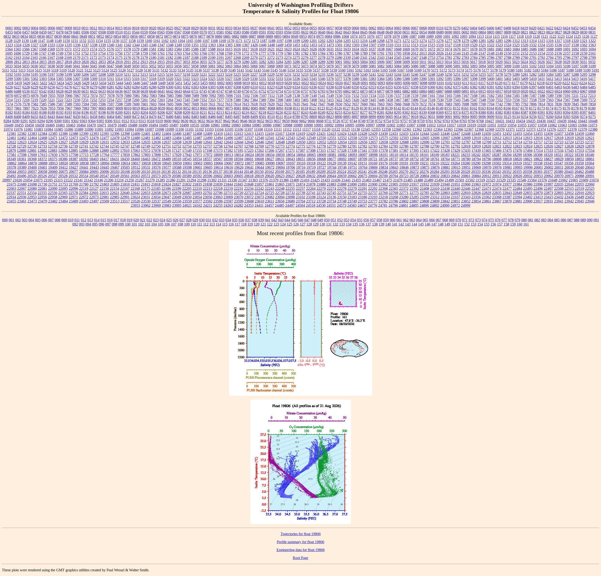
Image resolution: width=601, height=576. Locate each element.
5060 (203, 66)
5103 (541, 66)
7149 (330, 96)
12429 (373, 134)
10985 (256, 125)
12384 (42, 134)
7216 (26, 100)
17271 (290, 151)
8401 (592, 112)
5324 (203, 79)
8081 (237, 108)
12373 (531, 129)
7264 (169, 100)
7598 (119, 104)
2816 (51, 62)
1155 (107, 41)
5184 (544, 70)
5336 (296, 79)
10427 (489, 121)
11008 (421, 125)
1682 (499, 49)
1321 (583, 41)
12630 (94, 142)
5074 (313, 66)
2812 (17, 62)
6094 (389, 83)
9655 (269, 121)
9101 (499, 117)
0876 (193, 36)
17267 (280, 151)
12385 (53, 134)
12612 (496, 138)
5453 (195, 83)
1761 (161, 53)
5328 (237, 79)
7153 (364, 96)
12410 (218, 134)
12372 (520, 129)
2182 (169, 58)
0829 (575, 32)
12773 (280, 146)
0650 (397, 32)
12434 (414, 134)
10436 (541, 121)
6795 (338, 91)
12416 (269, 134)
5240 (364, 74)
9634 (210, 121)
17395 (414, 151)
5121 (80, 70)
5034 (17, 66)
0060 (355, 28)
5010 (414, 62)
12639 (187, 142)
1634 (355, 49)
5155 (299, 70)
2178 (135, 58)
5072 (296, 66)
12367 (469, 129)
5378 (347, 79)
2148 (490, 53)
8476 (153, 117)
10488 (132, 125)
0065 (397, 28)
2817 (60, 62)
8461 (102, 117)
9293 (32, 121)
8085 (254, 108)
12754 (187, 146)
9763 (446, 121)
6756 (296, 91)
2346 (406, 58)
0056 (321, 28)
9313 (134, 121)
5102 (533, 66)
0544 (135, 32)
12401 (145, 134)
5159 (333, 70)
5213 (144, 74)
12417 (280, 134)
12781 (352, 146)
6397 (533, 87)
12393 (94, 134)
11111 (278, 129)
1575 (102, 49)
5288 (575, 74)
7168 (474, 96)
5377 (338, 79)
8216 (245, 112)
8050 (178, 108)
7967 (68, 108)
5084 (397, 66)
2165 (34, 58)
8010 (127, 108)
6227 (17, 87)
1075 (362, 36)
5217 (178, 74)
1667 (389, 49)
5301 (26, 79)
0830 (583, 32)
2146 (474, 53)
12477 (104, 138)
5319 (161, 79)
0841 (75, 36)
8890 (338, 117)
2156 (558, 53)
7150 (338, 96)
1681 (490, 49)
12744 (104, 146)
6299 (161, 87)
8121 (313, 108)
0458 (34, 32)
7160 (423, 96)
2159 (583, 53)
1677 (465, 49)
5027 (549, 62)
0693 (474, 32)
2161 (592, 53)
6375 (457, 87)
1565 (17, 49)
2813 (26, 62)
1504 (364, 45)
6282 (119, 87)
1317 (558, 41)
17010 (125, 151)
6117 (482, 83)
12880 (21, 151)
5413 (558, 79)
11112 (287, 129)
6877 (381, 91)
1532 (533, 45)
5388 (406, 79)
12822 (507, 146)
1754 (102, 53)
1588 (212, 49)
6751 (254, 91)
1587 (203, 49)
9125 (507, 117)
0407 (499, 28)
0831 (592, 32)
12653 (331, 142)
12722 (548, 142)
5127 (130, 70)
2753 (431, 58)
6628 (60, 91)
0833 (15, 36)
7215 (17, 100)
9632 (201, 121)
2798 (583, 58)
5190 (587, 70)
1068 (345, 36)
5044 (85, 66)
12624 (32, 142)
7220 (42, 100)
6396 (524, 87)
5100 (516, 66)
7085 (170, 96)
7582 (34, 104)
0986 (337, 36)
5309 (93, 79)
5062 (220, 66)
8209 (186, 112)
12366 (458, 129)
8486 (212, 117)
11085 (58, 129)
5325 (212, 79)
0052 (288, 28)
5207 (93, 74)
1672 (431, 49)
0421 (541, 28)
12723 (558, 142)
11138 (355, 129)
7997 (94, 108)
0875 (185, 36)
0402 (465, 28)
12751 (166, 146)
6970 (9, 96)
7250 (76, 100)
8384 (516, 112)
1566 (26, 49)
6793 (321, 91)
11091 (99, 129)
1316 (550, 41)
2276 (304, 58)
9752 (378, 121)
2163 (17, 58)
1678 (474, 49)
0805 (490, 32)
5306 (68, 79)
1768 (220, 53)
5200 (77, 74)
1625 (304, 49)
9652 (260, 121)
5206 (85, 74)
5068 (271, 66)
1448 (271, 45)
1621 (271, 49)
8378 (474, 112)
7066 (68, 96)
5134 (181, 70)
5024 (524, 62)
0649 (389, 32)
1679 (482, 49)
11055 (522, 125)
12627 (63, 142)
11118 (316, 129)
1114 (488, 36)
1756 (119, 53)
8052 (187, 108)
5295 (583, 74)
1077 (379, 36)
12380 (592, 129)
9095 (474, 117)
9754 (387, 121)
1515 (431, 45)
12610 (476, 138)
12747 (125, 146)
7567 (566, 100)
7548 (482, 100)
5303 (43, 79)
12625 (42, 142)
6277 (77, 87)
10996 (360, 125)
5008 (397, 62)
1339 (102, 45)
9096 (482, 117)
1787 (347, 53)
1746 (34, 53)
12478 (114, 138)
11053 (501, 125)
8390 (533, 112)
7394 (271, 100)
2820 (85, 62)
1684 (516, 49)
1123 (561, 36)
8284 (389, 112)
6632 (93, 91)
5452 (187, 83)
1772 (245, 53)
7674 (431, 104)
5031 (583, 62)
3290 (330, 62)
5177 (485, 70)
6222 (566, 83)
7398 (279, 100)
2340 (355, 58)
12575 (383, 138)
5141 (240, 70)
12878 (589, 146)
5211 (127, 74)
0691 (457, 32)
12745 (114, 146)
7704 (490, 104)
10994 (339, 125)
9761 (429, 121)
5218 (186, 74)
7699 (474, 104)
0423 (558, 28)
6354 (381, 87)
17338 (352, 151)
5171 (435, 70)
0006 (51, 28)
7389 (262, 100)
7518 (431, 100)
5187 (561, 70)
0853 (108, 36)
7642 (313, 104)
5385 (389, 79)
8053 (195, 108)
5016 (465, 62)
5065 (245, 66)
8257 (355, 112)
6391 (490, 87)
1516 (440, 45)
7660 (364, 104)
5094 (482, 66)
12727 (589, 142)
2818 (68, 62)
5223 (220, 74)
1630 (321, 49)
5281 (524, 74)
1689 (558, 49)
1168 (214, 41)
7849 (583, 104)
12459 (579, 134)
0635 (313, 32)
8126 (338, 108)
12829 (579, 146)
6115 (474, 83)
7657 (355, 104)
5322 (186, 79)
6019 (280, 83)
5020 (499, 62)
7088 (187, 96)
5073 (304, 66)
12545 (300, 138)
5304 (51, 79)
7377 (220, 100)
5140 (232, 70)
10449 (8, 125)
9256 (533, 117)
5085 (406, 66)
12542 (280, 138)
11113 (297, 129)
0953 (303, 36)
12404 (166, 134)
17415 (424, 151)
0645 (364, 32)
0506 (85, 32)
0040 (262, 28)
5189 (578, 70)
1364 (220, 45)
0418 (516, 28)
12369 (489, 129)
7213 (592, 96)
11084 (48, 129)
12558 (352, 138)
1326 (26, 45)
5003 (355, 62)
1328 (43, 45)
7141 (321, 96)
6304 (203, 87)
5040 (68, 66)
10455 (19, 125)
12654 (342, 142)
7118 (279, 96)
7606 (178, 104)
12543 (290, 138)
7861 (18, 108)
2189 (203, 58)
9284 (7, 121)
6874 (372, 91)
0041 (271, 28)
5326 (220, 79)
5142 (249, 70)
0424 (566, 28)
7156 (389, 96)
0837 (49, 36)
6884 (423, 91)
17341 (362, 151)
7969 (77, 108)
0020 (152, 28)
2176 (127, 58)
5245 (406, 74)
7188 (541, 96)
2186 (178, 58)
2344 (389, 58)
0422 (549, 28)
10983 (236, 125)
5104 (550, 66)
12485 (187, 138)
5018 (482, 62)
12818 (465, 146)
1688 (550, 49)
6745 (203, 91)
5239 (355, 74)
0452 (575, 28)
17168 (207, 151)
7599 (127, 104)
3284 (279, 62)
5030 (575, 62)
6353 (372, 87)
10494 (153, 125)
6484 (583, 87)
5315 (127, 79)
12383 (32, 134)
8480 (169, 117)
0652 (414, 32)
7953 (51, 108)
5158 (325, 70)
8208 (178, 112)
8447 (68, 117)
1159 (140, 41)
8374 (457, 112)
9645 (235, 121)
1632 (338, 49)
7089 (195, 96)
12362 (417, 129)
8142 (397, 108)
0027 (178, 28)
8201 (127, 112)
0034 (237, 28)
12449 (476, 134)
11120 (325, 129)
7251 (85, 100)
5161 (350, 70)
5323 (195, 79)
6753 (271, 91)
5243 (389, 74)
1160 (148, 41)
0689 (440, 32)
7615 (245, 104)
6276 (68, 87)
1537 (566, 45)
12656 (362, 142)
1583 (169, 49)
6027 (347, 83)
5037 (42, 66)
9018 (414, 117)
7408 (313, 100)
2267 (228, 58)
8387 (524, 112)
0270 (448, 28)
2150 (507, 53)
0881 (227, 36)
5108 (583, 66)
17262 (259, 151)
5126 (122, 70)
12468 (42, 138)
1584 (178, 49)
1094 (472, 36)
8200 (119, 112)
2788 (507, 58)
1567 (34, 49)
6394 (516, 87)
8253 (338, 112)
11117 (306, 129)
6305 (212, 87)
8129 (355, 108)
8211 (203, 112)
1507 (372, 45)
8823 (330, 117)
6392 (499, 87)
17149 (187, 151)
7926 (43, 108)
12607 (445, 138)
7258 (127, 100)
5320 (169, 79)
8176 (566, 108)
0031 (212, 28)
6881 (397, 91)
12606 (435, 138)
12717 (538, 142)
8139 (389, 108)
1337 (85, 45)
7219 (34, 100)
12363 (427, 129)
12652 (321, 142)
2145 (465, 53)
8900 (381, 117)
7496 (414, 100)
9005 (389, 117)
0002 (17, 28)
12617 (548, 138)
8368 (431, 112)
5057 (186, 66)
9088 (440, 117)
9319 (159, 121)
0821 (524, 32)
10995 (349, 125)
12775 (300, 146)
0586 (245, 32)
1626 (313, 49)
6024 (322, 83)
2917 (178, 62)
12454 (527, 134)
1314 (533, 41)
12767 (238, 146)
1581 (152, 49)
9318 (150, 121)
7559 (541, 100)
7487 (406, 100)
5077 (338, 66)
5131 (156, 70)
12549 (311, 138)
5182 (528, 70)
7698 (465, 104)
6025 (330, 83)
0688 (431, 32)
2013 (423, 53)
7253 (102, 100)
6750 (245, 91)
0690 (448, 32)
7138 (296, 96)
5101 (524, 66)
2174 (110, 58)
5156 (308, 70)
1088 (421, 36)
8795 (304, 117)
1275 (431, 41)
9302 (75, 121)
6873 (364, 91)
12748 (135, 146)
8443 (51, 117)
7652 (347, 104)
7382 (245, 100)
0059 (347, 28)
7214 (9, 100)
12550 (321, 138)
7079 (119, 96)
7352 (203, 100)
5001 (338, 62)
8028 (153, 108)
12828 (569, 146)
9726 (336, 121)
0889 (269, 36)
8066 (212, 108)
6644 (186, 91)
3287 (304, 62)
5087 (423, 66)
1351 (195, 45)
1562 (583, 45)
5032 (592, 62)
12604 (414, 138)
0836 (41, 36)
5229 (271, 74)
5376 (330, 79)
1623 (288, 49)
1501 (339, 45)
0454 (592, 28)
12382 (22, 134)
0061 (364, 28)
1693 (583, 49)
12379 (582, 129)
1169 (222, 41)
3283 (271, 62)
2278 (321, 58)
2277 (313, 58)
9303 (83, 121)
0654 (423, 32)
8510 (271, 117)
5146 (282, 70)
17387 (403, 151)
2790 (524, 58)
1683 (507, 49)
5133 (173, 70)
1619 (262, 49)
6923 (550, 91)
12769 (259, 146)
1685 (524, 49)
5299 (9, 79)
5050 (135, 66)
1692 (575, 49)
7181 (482, 96)
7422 (338, 100)
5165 (384, 70)
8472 (136, 117)
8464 (110, 117)
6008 (238, 83)
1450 (288, 45)
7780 (507, 104)
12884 (63, 151)
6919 (516, 91)
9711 (328, 121)
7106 (254, 96)
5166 (392, 70)
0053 (296, 28)
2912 (135, 62)
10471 (101, 125)
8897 (355, 117)
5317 (144, 79)
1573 (85, 49)
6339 (338, 87)
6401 (550, 87)
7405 (304, 100)
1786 (338, 53)
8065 (204, 108)
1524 (507, 45)
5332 (271, 79)
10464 (81, 125)
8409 (26, 117)
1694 (592, 49)
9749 (362, 121)
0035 (245, 28)
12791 (445, 146)
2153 (533, 53)
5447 (145, 83)
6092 (373, 83)
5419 (18, 83)
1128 (8, 41)
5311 (110, 79)
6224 (583, 83)
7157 (397, 96)
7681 (440, 104)
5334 (288, 79)
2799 (592, 58)
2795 (558, 58)
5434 (102, 83)
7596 (102, 104)
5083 (389, 66)
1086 (404, 36)
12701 (445, 142)
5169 (418, 70)
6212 (532, 83)
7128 (288, 96)
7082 (144, 96)
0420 (532, 28)
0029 (195, 28)
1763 (178, 53)
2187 (186, 58)
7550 (490, 100)
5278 (499, 74)
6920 (524, 91)
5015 (456, 62)
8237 (296, 112)
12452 (507, 134)
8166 (507, 108)
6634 (110, 91)
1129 (17, 41)
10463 (70, 125)
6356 (397, 87)
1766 (203, 53)
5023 (516, 62)
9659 (286, 121)
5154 (291, 70)
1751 (76, 53)
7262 (152, 100)
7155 (381, 96)
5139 (223, 70)
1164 (181, 41)
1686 (533, 49)
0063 (381, 28)
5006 (381, 62)
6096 (406, 83)
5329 (245, 79)
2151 (516, 53)
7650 (338, 104)
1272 (406, 41)
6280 (102, 87)
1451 (296, 45)
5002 (347, 62)
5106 (566, 66)
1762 (169, 53)
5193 (17, 74)
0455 (9, 32)
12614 (517, 138)
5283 (541, 74)
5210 (119, 74)
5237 (338, 74)
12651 (311, 142)
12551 (331, 138)
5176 (477, 70)
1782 (304, 53)
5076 (330, 66)
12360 (396, 129)
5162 (358, 70)
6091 (364, 83)
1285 (499, 41)
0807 (499, 32)
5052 (152, 66)
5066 (254, 66)
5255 (482, 74)
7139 (304, 96)
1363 (212, 45)
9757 (404, 121)
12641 (207, 142)
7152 (355, 96)
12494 (218, 138)
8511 (279, 117)
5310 (102, 79)
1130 (25, 41)
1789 (364, 53)
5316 (135, 79)
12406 (176, 134)
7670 (414, 104)
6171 (507, 83)
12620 (579, 138)
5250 (448, 74)
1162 (165, 41)
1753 (93, 53)
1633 (347, 49)
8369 (440, 112)
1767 (212, 53)
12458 (569, 134)
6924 (558, 91)
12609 (466, 138)
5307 (77, 79)
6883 (414, 91)
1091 (447, 36)
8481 (178, 117)
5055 (169, 66)
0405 (482, 28)
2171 (85, 58)
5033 (9, 66)
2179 (144, 58)
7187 (533, 96)
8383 (507, 112)
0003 (26, 28)
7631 (288, 104)
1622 (279, 49)
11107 (248, 129)
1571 (68, 49)
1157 (123, 41)
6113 (465, 83)
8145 (423, 108)
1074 (354, 36)
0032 (220, 28)
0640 (321, 32)
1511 (397, 45)
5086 (414, 66)
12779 (331, 146)
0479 (68, 32)
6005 (229, 83)
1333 (51, 45)
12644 (238, 142)
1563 (592, 45)
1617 (245, 49)
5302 (34, 79)
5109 (592, 66)
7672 (423, 104)
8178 (575, 108)
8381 (490, 112)
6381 (465, 87)
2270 (254, 58)
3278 (228, 62)
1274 (423, 41)
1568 (42, 49)
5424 (60, 83)
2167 (51, 58)
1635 (364, 49)
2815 (43, 62)
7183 (499, 96)
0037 (254, 28)
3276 (212, 62)
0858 (151, 36)
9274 (583, 117)
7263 (161, 100)
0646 (372, 32)
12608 (455, 138)
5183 (536, 70)
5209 (110, 74)
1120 (536, 36)
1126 (585, 36)
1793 (389, 53)
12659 (393, 142)
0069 (431, 28)
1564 (9, 49)
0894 (286, 36)
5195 (34, 74)
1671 (423, 49)
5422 (43, 83)
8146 (431, 108)
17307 (300, 151)
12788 (424, 146)
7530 (440, 100)
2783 (465, 58)
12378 (572, 129)
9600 (167, 121)
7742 (499, 104)
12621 (589, 138)
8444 (60, 117)
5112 (13, 70)
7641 (304, 104)
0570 (203, 32)
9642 (227, 121)
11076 (18, 129)
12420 (311, 134)
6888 (448, 91)
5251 (457, 74)
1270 (389, 41)
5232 (296, 74)
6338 (330, 87)
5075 (321, 66)
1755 (110, 53)
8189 (51, 112)
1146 (33, 41)
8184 (26, 112)
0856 (134, 36)
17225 (249, 151)
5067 (262, 66)
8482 (186, 117)
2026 (440, 53)
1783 (313, 53)
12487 (197, 138)
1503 (355, 45)
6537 (34, 91)
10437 (551, 121)
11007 (411, 125)
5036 (34, 66)
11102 (199, 129)
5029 (566, 62)
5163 (367, 70)
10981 (215, 125)
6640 (153, 91)
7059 (60, 96)
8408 (17, 117)
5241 (372, 74)
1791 (381, 53)
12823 (517, 146)
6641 (161, 91)
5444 (119, 83)
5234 (313, 74)
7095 (220, 96)
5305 (60, 79)
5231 (288, 74)
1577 (119, 49)
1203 (330, 41)
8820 (321, 117)
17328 (342, 151)
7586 (51, 104)
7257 (119, 100)
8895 (347, 117)
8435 (43, 117)
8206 (161, 112)
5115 (38, 70)
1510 (389, 45)
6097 (415, 83)
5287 (566, 74)
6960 (566, 91)
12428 (362, 134)
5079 (355, 66)
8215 (237, 112)
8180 (592, 108)
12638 (176, 142)
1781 (296, 53)
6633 (102, 91)
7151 (347, 96)
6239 (43, 87)
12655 (352, 142)
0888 (261, 36)
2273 (279, 58)
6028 (356, 83)
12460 (589, 134)
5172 (443, 70)
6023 (313, 83)
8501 (262, 117)
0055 (313, 28)
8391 (541, 112)
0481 (77, 32)
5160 (342, 70)
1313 (524, 41)
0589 (254, 32)
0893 (277, 36)
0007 (60, 28)
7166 (457, 96)
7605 (169, 104)
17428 (445, 151)
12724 (569, 142)
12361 (407, 129)
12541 (269, 138)
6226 (9, 87)
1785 (330, 53)
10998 (380, 125)
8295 (397, 112)
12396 (114, 134)
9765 (463, 121)
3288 (313, 62)
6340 (347, 87)
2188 (195, 58)
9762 (438, 121)
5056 (178, 66)
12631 (104, 142)
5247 (423, 74)
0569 (195, 32)
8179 (583, 108)
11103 (209, 129)
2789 (516, 58)
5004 (364, 62)
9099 (490, 117)
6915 (482, 91)
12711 (496, 142)
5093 (474, 66)
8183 (17, 112)
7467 (397, 100)
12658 (383, 142)
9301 (66, 121)
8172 (532, 108)
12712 (507, 142)
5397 (465, 79)
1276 (440, 41)
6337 (321, 87)
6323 (271, 87)
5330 (254, 79)
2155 (550, 53)
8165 (499, 108)
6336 (313, 87)
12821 (496, 146)
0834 (24, 36)
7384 (254, 100)
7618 (254, 104)
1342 (127, 45)
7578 (26, 104)
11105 (228, 129)
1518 (457, 45)
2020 (431, 53)
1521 (482, 45)
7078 (111, 96)
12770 (269, 146)
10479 (112, 125)
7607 (186, 104)
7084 (161, 96)
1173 (255, 41)
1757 (127, 53)
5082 (381, 66)
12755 (197, 146)
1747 (42, 53)
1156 (115, 41)
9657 (277, 121)
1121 (544, 36)
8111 (296, 108)
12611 (486, 138)
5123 (96, 70)
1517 (448, 45)
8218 (262, 112)
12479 (125, 138)
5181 (519, 70)
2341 (364, 58)
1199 (296, 41)
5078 (347, 66)
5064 (237, 66)
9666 (311, 121)
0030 (203, 28)
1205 (347, 41)
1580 (144, 49)
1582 (161, 49)
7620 (271, 104)
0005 (43, 28)
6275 (60, 87)
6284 (136, 87)
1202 (321, 41)
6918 (507, 91)
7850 (592, 104)
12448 (465, 134)
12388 (73, 134)
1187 (263, 41)
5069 (279, 66)
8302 (406, 112)
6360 (431, 87)
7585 (43, 104)
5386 (397, 79)
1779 (279, 53)
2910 (119, 62)
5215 (161, 74)
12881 (32, 151)
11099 (169, 129)
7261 (144, 100)
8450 (77, 117)
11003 (400, 125)
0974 (311, 36)
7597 (110, 104)
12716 (527, 142)
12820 (486, 146)
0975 (320, 36)
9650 (252, 121)
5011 (423, 62)
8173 (541, 108)
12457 (558, 134)
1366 (237, 45)
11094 (129, 129)
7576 (17, 104)
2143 (448, 53)
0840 (66, 36)
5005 (372, 62)
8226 (279, 112)
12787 (414, 146)
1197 (280, 41)
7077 (102, 96)
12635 (145, 142)
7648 (330, 104)
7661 (372, 104)
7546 (465, 100)
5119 (63, 70)
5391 (431, 79)
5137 (206, 70)
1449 (279, 45)
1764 (186, 53)
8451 (85, 117)
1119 (528, 36)
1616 (237, 49)
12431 (393, 134)
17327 (331, 151)
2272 (271, 58)
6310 (254, 87)
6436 (566, 87)
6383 (482, 87)
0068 (423, 28)
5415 (575, 79)
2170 (76, 58)
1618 (254, 49)
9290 (15, 121)
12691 (414, 142)
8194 (77, 112)
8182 (9, 112)
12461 (11, 138)
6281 (110, 87)
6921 (533, 91)
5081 (372, 66)
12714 (517, 142)
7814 (541, 104)
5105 (558, 66)
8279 (372, 112)
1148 (50, 41)
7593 (77, 104)
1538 (575, 45)
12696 (424, 142)
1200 (304, 41)
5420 (26, 83)
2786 (490, 58)
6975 (26, 96)
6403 (558, 87)
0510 (119, 32)
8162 (473, 108)
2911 (127, 62)
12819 (476, 146)
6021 (296, 83)
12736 (63, 146)
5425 (69, 83)
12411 (228, 134)
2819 (77, 62)
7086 (178, 96)
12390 (84, 134)
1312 (516, 41)
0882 (235, 36)
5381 (364, 79)
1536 (558, 45)
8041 (170, 108)
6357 (406, 87)
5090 (448, 66)
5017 (473, 62)
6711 (195, 91)
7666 (397, 104)
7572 (592, 100)
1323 (9, 45)
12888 (94, 151)
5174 (460, 70)
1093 (463, 36)
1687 (541, 49)
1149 (58, 41)
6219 (549, 83)
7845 (575, 104)
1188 (271, 41)
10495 (163, 125)
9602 (176, 121)
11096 (139, 129)
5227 (254, 74)
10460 (50, 125)
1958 (406, 53)
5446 (136, 83)
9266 (575, 117)
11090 (88, 129)
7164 (440, 96)
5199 (68, 74)
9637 (218, 121)
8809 (313, 117)
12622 (11, 142)
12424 (342, 134)
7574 (9, 104)
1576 (110, 49)
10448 (592, 121)
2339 (347, 58)
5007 (389, 62)
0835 (32, 36)
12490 (207, 138)
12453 (517, 134)
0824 (550, 32)
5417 (592, 79)
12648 (280, 142)
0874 (176, 36)
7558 (533, 100)
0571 (212, 32)
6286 (153, 87)
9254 (524, 117)
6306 (220, 87)
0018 (135, 28)
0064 (389, 28)
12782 (362, 146)
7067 (77, 96)
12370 (500, 129)
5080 (364, 66)
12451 (496, 134)
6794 (330, 91)
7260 (135, 100)
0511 (127, 32)
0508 (102, 32)
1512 (406, 45)
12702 (455, 142)
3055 (203, 62)
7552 (499, 100)
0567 (178, 32)
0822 (533, 32)
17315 (321, 151)
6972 (18, 96)
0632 (304, 32)
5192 (9, 74)
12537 (249, 138)
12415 (259, 134)
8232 (288, 112)
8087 (263, 108)
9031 (431, 117)
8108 (288, 108)
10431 (500, 121)
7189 (550, 96)
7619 (262, 104)
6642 (169, 91)
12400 (135, 134)
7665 (389, 104)
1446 (262, 45)
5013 (439, 62)
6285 (144, 87)
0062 (372, 28)
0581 (220, 32)
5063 (228, 66)
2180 (152, 58)
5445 (128, 83)
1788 (355, 53)
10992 (329, 125)
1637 (372, 49)
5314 (119, 79)
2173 (102, 58)
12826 (548, 146)
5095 (490, 66)
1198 (288, 41)
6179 (524, 83)
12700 (435, 142)
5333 (279, 79)
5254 (474, 74)
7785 (516, 104)
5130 (147, 70)
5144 (266, 70)
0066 (406, 28)
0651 (406, 32)
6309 (246, 87)
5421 (35, 83)
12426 (352, 134)
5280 (516, 74)
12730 (32, 146)
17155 (197, 151)
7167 (465, 96)
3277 (220, 62)
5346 (321, 79)
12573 (373, 138)
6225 (591, 83)
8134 (372, 108)
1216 (364, 41)
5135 (189, 70)
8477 (161, 117)
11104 (219, 129)
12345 (365, 129)
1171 (239, 41)
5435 (111, 83)
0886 (244, 36)
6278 (85, 87)
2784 (474, 58)
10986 (267, 125)
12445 (434, 134)
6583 (51, 91)
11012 (431, 125)
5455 (204, 83)
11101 (189, 129)
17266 (269, 151)
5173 (451, 70)
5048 (119, 66)
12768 (249, 146)
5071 (288, 66)
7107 (263, 96)
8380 (482, 112)
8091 (280, 108)
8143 (406, 108)
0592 (271, 32)
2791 (533, 58)
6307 (229, 87)
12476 (94, 138)
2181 (161, 58)
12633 (125, 142)
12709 (486, 142)
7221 (51, 100)
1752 (85, 53)
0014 (110, 28)
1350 (186, 45)
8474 (144, 117)
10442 (572, 121)
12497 (238, 138)
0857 (142, 36)
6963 (575, 91)
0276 (456, 28)
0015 (119, 28)
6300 (169, 87)
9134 (516, 117)
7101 (237, 96)
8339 (423, 112)
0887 (252, 36)
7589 (68, 104)
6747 (220, 91)
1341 (119, 45)
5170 (426, 70)
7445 (372, 100)
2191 (220, 58)
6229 (34, 87)
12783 (373, 146)
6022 (305, 83)
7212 (583, 96)
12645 (249, 142)
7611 (212, 104)
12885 (73, 151)
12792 (455, 146)
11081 (28, 129)
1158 (132, 41)
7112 (271, 96)
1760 (152, 53)
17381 (393, 151)
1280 (474, 41)
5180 (511, 70)
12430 (383, 134)
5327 (228, 79)
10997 (370, 125)
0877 (201, 36)
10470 (91, 125)
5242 (381, 74)
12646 (259, 142)
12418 (290, 134)
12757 (207, 146)
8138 (380, 108)
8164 (490, 108)
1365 (229, 45)
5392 (440, 79)
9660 (294, 121)
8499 (254, 117)
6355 (389, 87)
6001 (212, 83)
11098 (159, 129)
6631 (85, 91)
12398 (125, 134)
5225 (237, 74)
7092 (212, 96)
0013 (102, 28)
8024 (144, 108)
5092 (465, 66)
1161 (156, 41)
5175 (468, 70)
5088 (431, 66)
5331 (262, 79)
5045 (93, 66)
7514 (423, 100)
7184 (507, 96)
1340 (110, 45)
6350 (355, 87)
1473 (330, 45)
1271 (397, 41)
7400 (288, 100)
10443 (582, 121)
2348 (423, 58)
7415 (330, 100)
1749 (59, 53)
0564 (152, 32)
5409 (524, 79)
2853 (102, 62)
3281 (254, 62)
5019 (490, 62)
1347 (161, 45)
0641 (330, 32)
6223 (574, 83)
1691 (566, 49)
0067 (414, 28)
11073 (592, 125)
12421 (321, 134)
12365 (448, 129)
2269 (245, 58)
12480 (135, 138)
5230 (279, 74)
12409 (207, 134)
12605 (424, 138)
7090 (204, 96)
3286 (296, 62)
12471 (53, 138)
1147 (41, 41)
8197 (93, 112)
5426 (77, 83)
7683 (448, 104)
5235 (321, 74)
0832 (7, 36)
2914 (152, 62)
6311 (262, 87)
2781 (448, 58)
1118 (520, 36)
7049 (43, 96)
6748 (228, 91)
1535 (550, 45)
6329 (288, 87)
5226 (245, 74)
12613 (507, 138)
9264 (558, 117)
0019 (144, 28)
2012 (414, 53)
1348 (169, 45)
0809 (507, 32)
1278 (457, 41)
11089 (78, 129)
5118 (54, 70)
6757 (304, 91)
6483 (575, 87)
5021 (507, 62)
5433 (94, 83)
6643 (178, 91)
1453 (313, 45)
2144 (457, 53)
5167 (401, 70)
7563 (550, 100)
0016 (127, 28)
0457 (26, 32)
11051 (491, 125)
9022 (423, 117)
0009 (68, 28)
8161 (465, 108)
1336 (77, 45)
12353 (376, 129)
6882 (406, 91)
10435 (531, 121)
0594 (288, 32)
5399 (482, 79)
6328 (279, 87)
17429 (455, 151)
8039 (161, 108)
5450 (170, 83)
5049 (127, 66)
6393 (507, 87)
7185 (516, 96)
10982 (225, 125)
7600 (136, 104)
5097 (499, 66)
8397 (583, 112)
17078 (156, 151)
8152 (456, 108)
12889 (104, 151)
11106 (238, 129)
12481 (145, 138)
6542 (43, 91)
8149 (439, 108)
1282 (490, 41)
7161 (431, 96)
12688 (404, 142)
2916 (169, 62)
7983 (85, 108)
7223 (68, 100)
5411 (541, 79)
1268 (381, 41)
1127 (593, 36)
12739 (73, 146)
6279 (93, 87)
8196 (85, 112)
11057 (532, 125)
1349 (178, 45)
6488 (17, 91)
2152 (524, 53)
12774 (290, 146)
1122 (552, 36)
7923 (35, 108)
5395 (448, 79)
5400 (490, 79)
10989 (298, 125)
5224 (228, 74)
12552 (342, 138)
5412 (549, 79)
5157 (316, 70)
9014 (397, 117)
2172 (93, 58)
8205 (153, 112)
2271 (262, 58)
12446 (445, 134)
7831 (550, 104)
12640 (197, 142)
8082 (246, 108)
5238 (347, 74)
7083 (153, 96)
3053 (186, 62)
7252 (93, 100)
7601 (144, 104)
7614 (237, 104)
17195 (238, 151)
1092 (455, 36)
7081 (136, 96)
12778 (321, 146)
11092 (109, 129)
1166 (197, 41)
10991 (318, 125)
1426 (254, 45)
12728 (11, 146)
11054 (511, 125)
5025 (532, 62)
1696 (17, 53)
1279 (465, 41)
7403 (296, 100)
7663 (381, 104)
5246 (414, 74)
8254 (347, 112)
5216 (169, 74)
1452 (305, 45)
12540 (259, 138)
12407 (187, 134)
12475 (84, 138)
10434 (520, 121)
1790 (372, 53)
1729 (26, 53)
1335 (68, 45)
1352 (203, 45)
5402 (507, 79)
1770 (237, 53)
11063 (562, 125)
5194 (26, 74)
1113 (480, 36)
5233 (304, 74)
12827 (558, 146)
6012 (263, 83)
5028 (558, 62)
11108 (258, 129)
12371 (510, 129)
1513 (414, 45)
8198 (102, 112)
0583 (237, 32)
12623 (22, 142)
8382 (499, 112)
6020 (288, 83)
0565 (161, 32)
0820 (516, 32)
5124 (105, 70)
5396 (457, 79)
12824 (527, 146)
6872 (355, 91)
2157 (566, 53)
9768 (480, 121)
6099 (432, 83)
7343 (178, 100)
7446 (381, 100)
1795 (397, 53)
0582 (228, 32)
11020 (481, 125)
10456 (29, 125)
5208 (102, 74)
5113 (22, 70)
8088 (271, 108)
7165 (448, 96)
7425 (347, 100)
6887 (440, 91)
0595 (296, 32)
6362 (448, 87)
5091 (457, 66)
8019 (136, 108)
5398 (474, 79)
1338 (93, 45)
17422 (434, 151)
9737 (345, 121)
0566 (169, 32)
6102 (449, 83)
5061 (212, 66)
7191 (566, 96)
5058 (195, 66)
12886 (83, 151)
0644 (355, 32)
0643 (347, 32)
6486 (9, 91)
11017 (451, 125)
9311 (117, 121)
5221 (203, 74)
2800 (9, 62)
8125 (330, 108)
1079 (396, 36)
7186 (524, 96)
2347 (414, 58)
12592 (393, 138)
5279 (507, 74)
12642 (218, 142)
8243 (304, 112)
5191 (595, 70)
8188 (43, 112)
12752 (176, 146)
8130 (363, 108)
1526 (524, 45)
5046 (102, 66)
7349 (195, 100)
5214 (152, 74)
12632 (114, 142)
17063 (135, 151)
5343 (304, 79)
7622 (279, 104)
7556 (516, 100)
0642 (338, 32)
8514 (288, 117)
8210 (195, 112)
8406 (9, 117)
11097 (149, 129)
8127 (347, 108)
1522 (490, 45)
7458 (389, 100)
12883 (52, 151)
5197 (51, 74)
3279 (237, 62)
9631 (193, 121)
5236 (330, 74)
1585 (186, 49)
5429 (85, 83)
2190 (212, 58)
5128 (139, 70)
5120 (71, 70)
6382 (474, 87)
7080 (127, 96)
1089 (430, 36)
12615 (527, 138)
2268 (237, 58)
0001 (9, 28)
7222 (59, 100)
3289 (321, 62)
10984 (246, 125)
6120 (498, 83)
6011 (254, 83)
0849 (83, 36)
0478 (60, 32)
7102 (246, 96)
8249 (321, 112)
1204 (338, 41)
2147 (482, 53)
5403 (516, 79)
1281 (482, 41)
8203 (136, 112)
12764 (228, 146)
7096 (229, 96)
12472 (63, 138)
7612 (220, 104)
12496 (228, 138)
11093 (119, 129)
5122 (88, 70)
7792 (524, 104)
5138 (215, 70)
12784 (383, 146)
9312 (125, 121)
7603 (153, 104)
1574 (93, 49)
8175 (558, 108)
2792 (541, 58)
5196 (43, 74)
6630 (77, 91)
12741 (83, 146)
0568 (186, 32)
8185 (34, 112)
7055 (51, 96)
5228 (262, 74)
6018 (271, 83)
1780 (288, 53)
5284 (550, 74)
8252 (330, 112)
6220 (558, 83)
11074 (8, 129)
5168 (409, 70)
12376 (551, 129)
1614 (220, 49)
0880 (218, 36)
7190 (558, 96)
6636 (119, 91)
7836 (558, 104)
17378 (383, 151)
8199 (110, 112)
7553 (507, 100)
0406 (490, 28)
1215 (355, 41)
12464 (32, 138)
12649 (290, 142)
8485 (203, 117)
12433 (403, 134)
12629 (84, 142)
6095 (398, 83)
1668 (397, 49)
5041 (76, 66)
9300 (58, 121)
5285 (558, 74)
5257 (490, 74)
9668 (320, 121)
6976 (35, 96)
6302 (186, 87)
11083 (38, 129)
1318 (566, 41)
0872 (159, 36)
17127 (176, 151)
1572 (76, 49)
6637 (127, 91)
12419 (300, 134)
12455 (538, 134)
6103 (457, 83)
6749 (237, 91)
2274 (288, 58)
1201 (313, 41)
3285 (288, 62)
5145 (274, 70)
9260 (550, 117)
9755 (395, 121)
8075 (229, 108)
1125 (577, 36)
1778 (271, 53)
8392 (550, 112)
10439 (561, 121)
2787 (499, 58)
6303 (195, 87)
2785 (482, 58)
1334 (60, 45)
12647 (269, 142)
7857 (9, 108)
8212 (212, 112)
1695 (9, 53)
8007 (111, 108)
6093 (381, 83)
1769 (228, 53)
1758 (135, 53)
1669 (406, 49)
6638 (136, 91)
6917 (499, 91)
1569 (51, 49)
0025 (169, 28)
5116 (46, 70)
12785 (393, 146)
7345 (186, 100)
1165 (189, 41)
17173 (218, 151)
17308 (311, 151)
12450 (486, 134)
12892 (114, 151)
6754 (279, 91)
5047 (110, 66)
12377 (561, 129)
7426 (355, 100)
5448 (153, 83)
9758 (412, 121)
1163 (173, 41)
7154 (372, 96)
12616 (538, 138)
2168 (59, 58)
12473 (73, 138)
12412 (238, 134)
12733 (42, 146)
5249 (440, 74)
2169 (68, 58)
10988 (287, 125)
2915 (161, 62)
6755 (288, 91)
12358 (386, 129)
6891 (465, 91)
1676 (457, 49)
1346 (153, 45)
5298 (592, 74)
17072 (145, 151)
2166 (42, 58)
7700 (482, 104)
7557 (524, 100)
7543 (457, 100)
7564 (558, 100)
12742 (94, 146)
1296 (507, 41)
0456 (17, 32)
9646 (243, 121)
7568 (575, 100)
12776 (311, 146)
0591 (262, 32)
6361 (440, 87)
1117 (512, 36)
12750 (156, 146)
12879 (11, 151)
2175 (119, 58)
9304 (92, 121)
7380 (237, 100)
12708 (476, 142)
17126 (166, 151)
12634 (135, 142)
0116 (439, 28)
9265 (566, 117)
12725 (579, 142)
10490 (143, 125)
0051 (279, 28)
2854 (110, 62)
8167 (516, 108)
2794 (550, 58)
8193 (68, 112)
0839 (58, 36)
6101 (440, 83)
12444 (424, 134)
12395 (104, 134)
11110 (268, 129)
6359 (423, 87)
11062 (552, 125)
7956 (60, 108)
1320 (575, 41)
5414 (566, 79)
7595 (93, 104)
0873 (168, 36)
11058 (542, 125)
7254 (110, 100)
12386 (63, 134)
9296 (49, 121)
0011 (85, 28)
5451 (178, 83)
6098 (423, 83)
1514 (423, 45)
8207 (169, 112)
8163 (482, 108)
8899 (372, 117)
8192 (60, 112)
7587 (60, 104)
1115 (496, 36)
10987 (277, 125)
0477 (51, 32)
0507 (93, 32)
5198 (60, 74)
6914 (474, 91)
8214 (228, 112)
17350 (373, 151)
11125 (345, 129)
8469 (127, 117)
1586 (195, 49)
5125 (113, 70)
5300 (17, 79)
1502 (347, 45)
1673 (440, 49)
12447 (455, 134)
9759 (421, 121)
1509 (381, 45)
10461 (60, 125)
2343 (381, 58)
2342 (372, 58)
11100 (179, 129)
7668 (406, 104)
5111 (5, 70)
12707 (466, 142)
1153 (91, 41)
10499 (184, 125)
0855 (125, 36)
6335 (304, 87)
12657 (373, 142)
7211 (575, 96)
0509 (110, 32)
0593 (279, 32)
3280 (245, 62)
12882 (42, 151)
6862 (347, 91)
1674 (448, 49)
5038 (51, 66)
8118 (304, 108)
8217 (254, 112)
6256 (51, 87)
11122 (335, 129)
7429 (364, 100)
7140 (313, 96)
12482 (156, 138)
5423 (52, 83)
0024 (161, 28)
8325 (414, 112)
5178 (494, 70)
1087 (413, 36)
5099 (507, 66)
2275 (296, 58)
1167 (206, 41)
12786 (403, 146)
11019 (471, 125)
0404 (473, 28)
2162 (9, 58)
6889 (457, 91)
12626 (53, 142)
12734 (52, 146)
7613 (228, 104)
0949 (294, 36)
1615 (228, 49)
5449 (162, 83)
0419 (524, 28)
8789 (296, 117)
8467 (119, 117)
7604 (161, 104)
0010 (77, 28)
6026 (339, 83)
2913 (144, 62)
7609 (195, 104)
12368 (479, 129)
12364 (438, 129)
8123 (321, 108)
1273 (414, 41)
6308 (237, 87)
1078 (387, 36)
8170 (524, 108)
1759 (144, 53)
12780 (342, 146)
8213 (220, 112)
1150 (66, 41)
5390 (423, 79)
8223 (271, 112)
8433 (34, 117)
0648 (381, 32)
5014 (448, 62)
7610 (203, 104)
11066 (582, 125)
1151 (74, 41)
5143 (257, 70)
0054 (304, 28)
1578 (127, 49)
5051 (144, 66)
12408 (197, 134)
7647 (321, 104)
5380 (355, 79)
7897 (26, 108)
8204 (144, 112)
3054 (195, 62)
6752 (262, 91)
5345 (313, 79)
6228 (26, 87)
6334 (296, 87)
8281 (381, 112)
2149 (499, 53)
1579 (135, 49)
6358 (414, 87)
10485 (122, 125)
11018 (461, 125)
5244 (397, 74)
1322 (592, 41)
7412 (321, 100)
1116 (504, 36)
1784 (321, 53)
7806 (533, 104)
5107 (575, 66)
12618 (558, 138)
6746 (212, 91)
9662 (303, 121)
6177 (515, 83)
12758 (218, 146)
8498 (246, 117)
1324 (17, 45)
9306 (108, 121)
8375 (465, 112)
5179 (502, 70)
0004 (34, 28)
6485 (592, 87)
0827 (558, 32)
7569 (583, 100)
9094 (465, 117)
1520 (474, 45)
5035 (26, 66)
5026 (541, 62)
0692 (465, 32)
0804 (482, 32)
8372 (448, 112)
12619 (569, 138)
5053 (161, 66)
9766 (471, 121)
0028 (186, 28)
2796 (566, 58)
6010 (246, 83)
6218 (541, 83)
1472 (322, 45)
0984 (328, 36)
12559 (362, 138)
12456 (548, 134)
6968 (592, 91)
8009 (119, 108)
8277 (364, 112)
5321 (178, 79)
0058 (338, 28)
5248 (431, 74)
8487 (220, 117)
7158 (406, 96)
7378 (228, 100)
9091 (448, 117)
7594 (85, 104)
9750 (370, 121)
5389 (414, 79)
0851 (92, 36)
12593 (404, 138)
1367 (246, 45)
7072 (85, 96)
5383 (372, 79)
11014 (441, 125)
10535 (194, 125)
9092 (457, 117)
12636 (156, 142)
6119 (490, 83)
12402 (156, 134)
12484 (176, 138)
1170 (230, 41)
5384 (381, 79)
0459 (43, 32)
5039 (59, 66)
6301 (178, 87)
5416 (583, 79)
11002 (390, 125)
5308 (85, 79)
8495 (229, 117)
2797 (575, 58)
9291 (24, 121)
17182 (228, 151)
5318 (152, 79)
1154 (99, 41)
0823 (541, 32)
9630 (184, 121)
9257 (541, 117)
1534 (541, 45)
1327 (34, 45)
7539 (448, 100)
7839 (566, 104)
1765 (195, 53)
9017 (406, 117)
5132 (164, 70)
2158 (575, 53)
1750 (68, 53)
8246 (313, 112)
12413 (249, 134)
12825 (538, 146)
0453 (583, 28)
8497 (237, 117)
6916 (490, 91)
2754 (440, 58)
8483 (195, 117)
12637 (166, 142)
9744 (353, 121)
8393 (558, 112)
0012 (93, 28)
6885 (431, 91)
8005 (102, 108)
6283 (127, 87)
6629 (68, 91)
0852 (100, 36)
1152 (82, 41)
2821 (93, 62)
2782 (457, 58)
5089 (440, 66)
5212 (135, 74)
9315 (142, 121)
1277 (448, 41)
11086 (68, 129)
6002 (221, 83)
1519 (465, 45)
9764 (454, 121)
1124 (569, 36)
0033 (228, 28)
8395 (575, 112)
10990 (308, 125)
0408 (507, 28)
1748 (51, 53)
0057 (330, 28)
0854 (117, 36)
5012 (431, 62)
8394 (566, 112)
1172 (247, 41)
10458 (39, 125)
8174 (549, 108)
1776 (254, 53)
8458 (93, 117)
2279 (330, 58)
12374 (541, 129)
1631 (330, 49)
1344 (136, 45)
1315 (541, 41)
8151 (448, 108)
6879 (389, 91)
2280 (338, 58)
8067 (220, 108)
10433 (510, 121)
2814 (34, 62)
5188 (570, 70)
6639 (144, 91)
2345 (397, 58)
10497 (174, 125)
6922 (541, 91)
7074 (94, 96)
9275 (592, 117)
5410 (533, 79)
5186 (553, 70)
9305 (100, 121)
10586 (205, 125)
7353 (212, 100)
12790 (434, 146)
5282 (533, 74)
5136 (198, 70)
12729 (21, 146)
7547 (474, 100)
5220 (195, 74)
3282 (262, 62)
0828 (566, 32)
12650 (300, 142)
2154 (541, 53)
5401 (499, 79)
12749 (145, 146)
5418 (9, 83)
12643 (228, 142)
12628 (73, 142)
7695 (457, 104)
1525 (516, 45)
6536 (26, 91)
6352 (364, 87)
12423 (331, 134)
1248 (372, 41)
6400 (541, 87)
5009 (406, 62)
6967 (583, 91)
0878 (210, 36)
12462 (22, 138)
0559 (144, 32)
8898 (364, 117)
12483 (166, 138)
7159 (414, 96)
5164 (375, 70)
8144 (414, 108)
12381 (11, 134)
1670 (414, 49)
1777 (262, 53)
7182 (490, 96)
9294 (41, 121)
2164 (26, 58)
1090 (438, 36)
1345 (144, 45)
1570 (59, 49)
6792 (313, 91)
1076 (370, 36)
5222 (212, 74)
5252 (465, 74)
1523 (499, 45)
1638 (381, 49)
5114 (30, 70)
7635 (296, 104)
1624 (296, 49)
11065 (572, 125)
